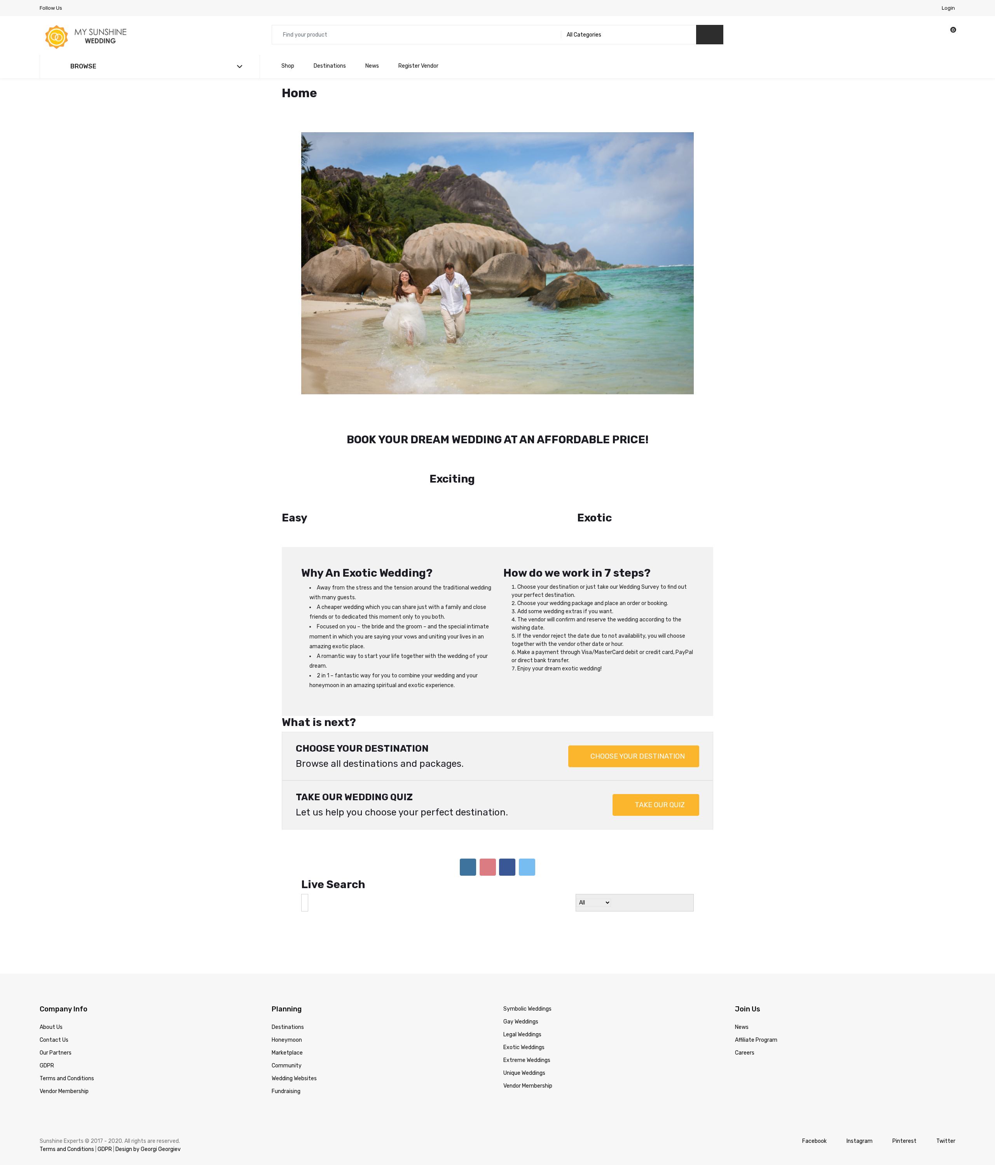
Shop (287, 66)
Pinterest (904, 1100)
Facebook (814, 1100)
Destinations (330, 66)
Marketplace (287, 1012)
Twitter (945, 1100)
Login (948, 8)
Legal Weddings (522, 993)
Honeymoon (287, 999)
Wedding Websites (294, 1037)
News (372, 66)
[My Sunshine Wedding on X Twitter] (527, 826)
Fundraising (286, 1050)
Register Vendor (418, 66)
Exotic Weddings (524, 1006)
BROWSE (82, 66)
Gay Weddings (520, 981)
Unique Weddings (524, 1032)
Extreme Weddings (526, 1019)
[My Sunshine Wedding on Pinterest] (488, 826)
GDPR (47, 1025)
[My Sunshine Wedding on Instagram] (468, 826)
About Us (51, 986)
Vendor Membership (64, 1050)
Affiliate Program (756, 999)
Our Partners (56, 1012)
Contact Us (54, 999)
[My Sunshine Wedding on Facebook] (507, 826)
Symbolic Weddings (527, 968)
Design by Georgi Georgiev (148, 1108)
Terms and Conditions (67, 1037)
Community (287, 1025)
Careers (744, 1012)
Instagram (860, 1100)
